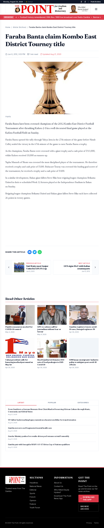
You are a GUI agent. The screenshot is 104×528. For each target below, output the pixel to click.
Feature (33, 504)
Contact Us (58, 486)
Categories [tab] (83, 403)
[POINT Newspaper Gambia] (81, 2)
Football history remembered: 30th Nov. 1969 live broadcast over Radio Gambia (41, 17)
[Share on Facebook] (30, 252)
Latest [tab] (21, 403)
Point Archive (96, 2)
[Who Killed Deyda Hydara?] (80, 9)
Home (7, 27)
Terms (96, 523)
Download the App (89, 498)
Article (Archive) (19, 27)
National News (36, 486)
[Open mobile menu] (96, 9)
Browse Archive (85, 507)
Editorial (33, 490)
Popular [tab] (52, 403)
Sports (32, 493)
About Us (58, 483)
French (33, 497)
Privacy (89, 523)
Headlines (34, 483)
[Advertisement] (52, 224)
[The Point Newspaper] (85, 2)
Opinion (33, 500)
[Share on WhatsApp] (40, 252)
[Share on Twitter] (35, 252)
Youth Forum (35, 507)
